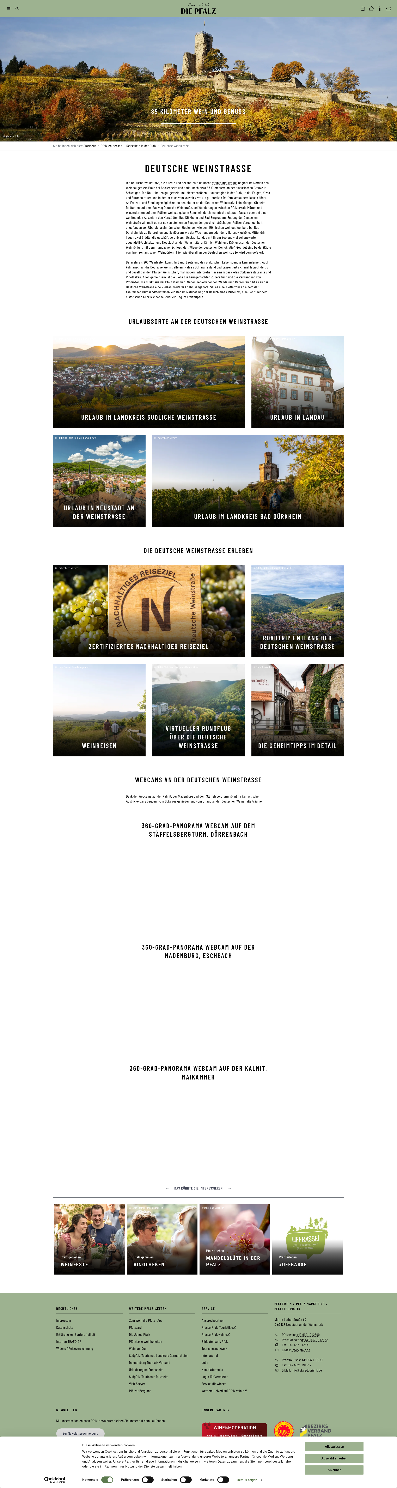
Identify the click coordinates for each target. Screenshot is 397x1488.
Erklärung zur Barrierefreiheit (75, 1335)
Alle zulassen (334, 1446)
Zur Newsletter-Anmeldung (80, 1433)
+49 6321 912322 (316, 1340)
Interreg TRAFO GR (68, 1342)
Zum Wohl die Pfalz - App (146, 1321)
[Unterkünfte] (371, 8)
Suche (17, 8)
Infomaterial (210, 1356)
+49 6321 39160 (312, 1360)
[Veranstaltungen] (363, 8)
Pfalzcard (135, 1328)
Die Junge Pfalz (139, 1335)
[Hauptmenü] (8, 8)
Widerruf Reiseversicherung (74, 1349)
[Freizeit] (388, 8)
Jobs (205, 1363)
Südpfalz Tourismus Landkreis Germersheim (158, 1356)
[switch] (148, 1479)
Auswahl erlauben (334, 1458)
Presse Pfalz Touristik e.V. (219, 1328)
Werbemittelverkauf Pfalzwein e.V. (224, 1391)
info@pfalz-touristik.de (307, 1370)
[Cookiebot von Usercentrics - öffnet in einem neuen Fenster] (55, 1480)
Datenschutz (64, 1328)
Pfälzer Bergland (140, 1391)
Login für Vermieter (215, 1377)
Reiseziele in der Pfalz (141, 146)
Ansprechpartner (213, 1321)
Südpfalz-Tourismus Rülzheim (148, 1377)
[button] (167, 1188)
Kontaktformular (212, 1370)
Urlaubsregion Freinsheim (146, 1370)
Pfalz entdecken (111, 146)
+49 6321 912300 (308, 1335)
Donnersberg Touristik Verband (149, 1363)
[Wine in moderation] (234, 1431)
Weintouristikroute (224, 183)
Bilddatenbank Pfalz (215, 1342)
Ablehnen (334, 1470)
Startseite (90, 146)
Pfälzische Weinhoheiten (145, 1342)
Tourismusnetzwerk (214, 1349)
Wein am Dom (138, 1349)
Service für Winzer (214, 1384)
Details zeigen (247, 1480)
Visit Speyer (137, 1384)
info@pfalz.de (301, 1350)
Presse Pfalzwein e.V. (216, 1335)
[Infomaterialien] (380, 8)
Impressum (63, 1321)
